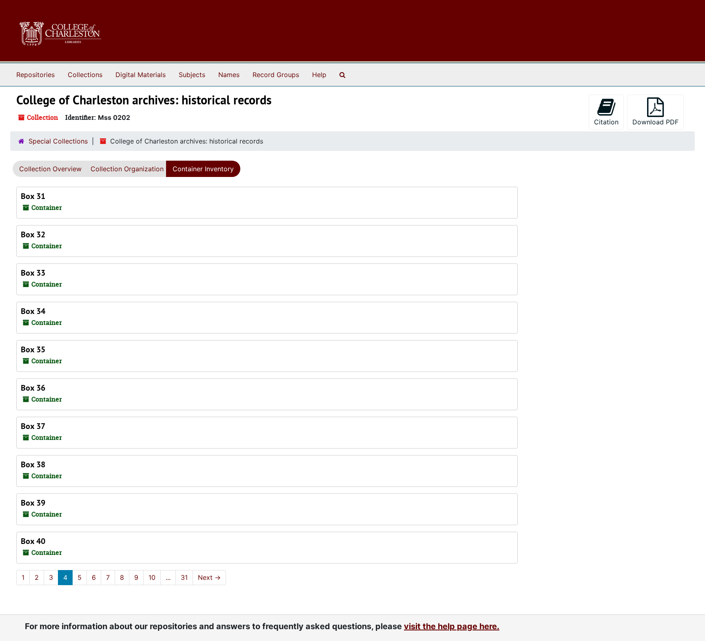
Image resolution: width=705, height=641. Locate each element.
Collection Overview (50, 169)
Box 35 (33, 349)
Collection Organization (127, 169)
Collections (85, 75)
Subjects (192, 75)
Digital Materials (140, 75)
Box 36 (33, 387)
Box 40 (33, 541)
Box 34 (33, 311)
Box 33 (33, 272)
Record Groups (276, 75)
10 (152, 577)
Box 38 (33, 464)
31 (184, 577)
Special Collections (58, 141)
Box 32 (33, 234)
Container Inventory (203, 169)
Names (228, 75)
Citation (606, 122)
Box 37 (33, 426)
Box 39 (33, 502)
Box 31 (33, 196)
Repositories (35, 75)
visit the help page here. (451, 626)
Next (209, 577)
